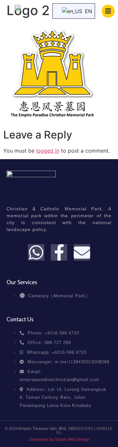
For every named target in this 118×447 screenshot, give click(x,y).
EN (85, 11)
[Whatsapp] (36, 252)
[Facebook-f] (59, 252)
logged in (47, 150)
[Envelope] (82, 252)
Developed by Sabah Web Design (59, 439)
